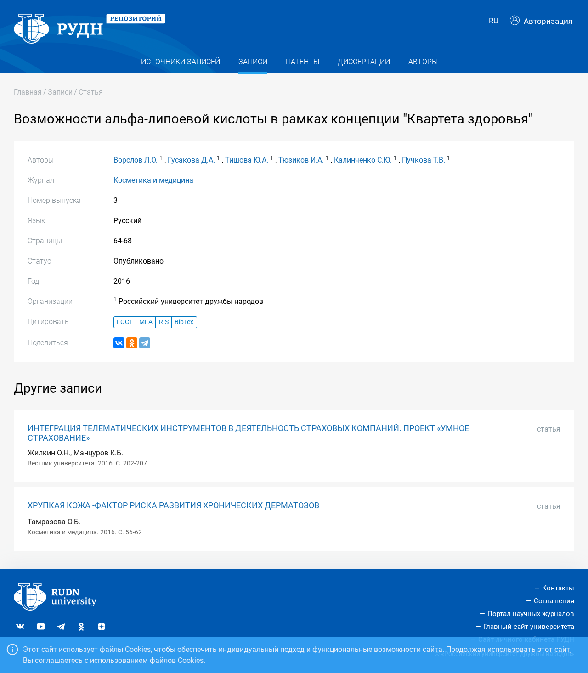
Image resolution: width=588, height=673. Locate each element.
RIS (164, 322)
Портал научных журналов (530, 614)
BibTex (184, 322)
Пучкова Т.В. (423, 160)
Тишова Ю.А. (246, 160)
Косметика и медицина (153, 180)
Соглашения (554, 601)
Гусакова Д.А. (191, 160)
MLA (146, 322)
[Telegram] (144, 342)
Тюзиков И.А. (301, 160)
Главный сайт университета (528, 627)
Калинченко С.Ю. (363, 160)
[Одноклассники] (131, 342)
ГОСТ (125, 322)
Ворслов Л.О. (135, 160)
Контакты (558, 588)
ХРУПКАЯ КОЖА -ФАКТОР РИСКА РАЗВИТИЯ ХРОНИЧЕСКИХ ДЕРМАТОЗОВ (173, 505)
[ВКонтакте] (118, 342)
